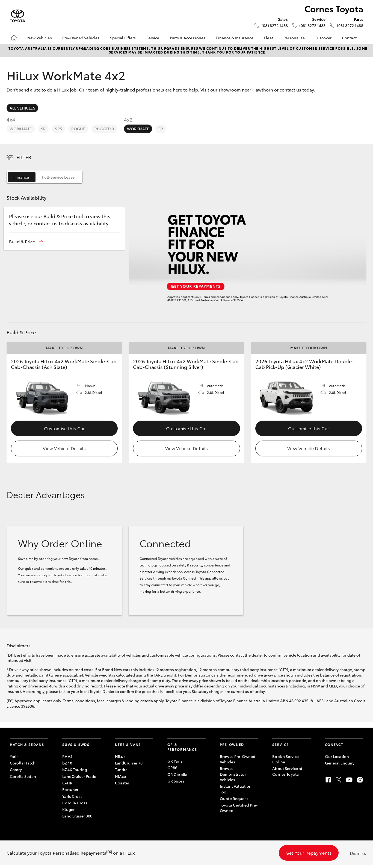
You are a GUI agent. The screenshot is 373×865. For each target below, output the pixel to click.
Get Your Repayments (309, 852)
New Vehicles (39, 37)
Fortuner (70, 789)
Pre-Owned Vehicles (81, 37)
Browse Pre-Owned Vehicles (237, 759)
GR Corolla (177, 774)
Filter (23, 157)
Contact (349, 37)
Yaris (14, 756)
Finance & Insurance (234, 37)
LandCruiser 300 (77, 816)
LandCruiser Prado (79, 776)
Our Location (337, 756)
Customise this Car (64, 428)
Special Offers (123, 37)
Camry (16, 769)
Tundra (121, 769)
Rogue (78, 128)
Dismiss (358, 853)
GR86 (172, 767)
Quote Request (234, 798)
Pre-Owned (232, 744)
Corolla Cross (74, 802)
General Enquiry (340, 763)
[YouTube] (349, 780)
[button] (26, 241)
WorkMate (21, 128)
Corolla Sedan (23, 776)
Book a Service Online (285, 759)
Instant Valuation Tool (235, 788)
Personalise (294, 37)
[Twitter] (338, 780)
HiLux (120, 756)
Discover (323, 37)
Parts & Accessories (188, 37)
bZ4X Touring (74, 769)
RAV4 (67, 756)
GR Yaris (174, 761)
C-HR (67, 783)
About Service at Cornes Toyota (287, 771)
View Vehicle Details (64, 448)
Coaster (122, 783)
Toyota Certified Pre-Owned (238, 807)
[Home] (14, 38)
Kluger (68, 809)
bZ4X (67, 763)
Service (152, 37)
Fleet (268, 37)
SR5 (58, 128)
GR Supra (176, 781)
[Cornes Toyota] (17, 16)
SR (43, 128)
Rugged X (104, 128)
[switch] (44, 177)
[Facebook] (328, 780)
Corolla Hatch (22, 763)
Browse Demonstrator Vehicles (233, 774)
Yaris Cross (72, 796)
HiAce (120, 776)
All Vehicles (22, 108)
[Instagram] (360, 780)
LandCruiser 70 (129, 763)
